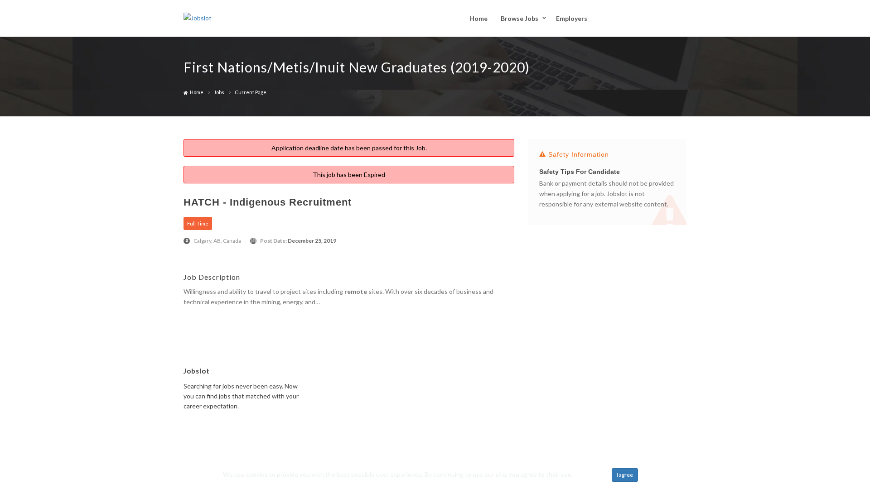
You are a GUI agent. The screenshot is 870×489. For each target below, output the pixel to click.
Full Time (197, 223)
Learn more (590, 474)
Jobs (219, 92)
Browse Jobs (519, 18)
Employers (571, 18)
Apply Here (199, 317)
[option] (607, 186)
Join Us (628, 18)
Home (478, 18)
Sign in (671, 18)
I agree (625, 474)
